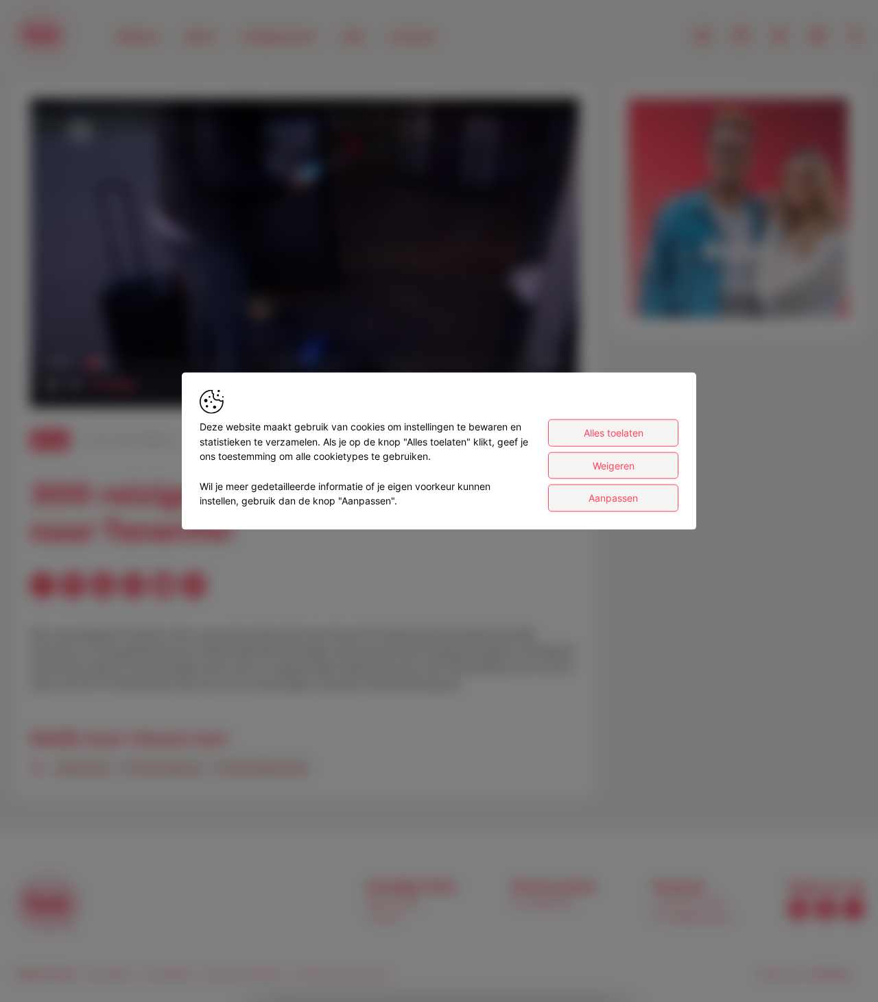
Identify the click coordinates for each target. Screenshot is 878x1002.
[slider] (304, 363)
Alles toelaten (613, 433)
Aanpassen (613, 498)
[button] (307, 256)
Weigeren (613, 466)
